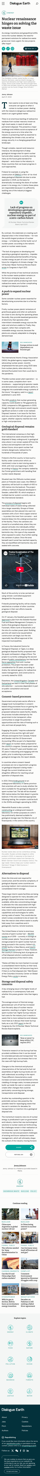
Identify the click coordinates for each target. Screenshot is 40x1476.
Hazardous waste (11, 1191)
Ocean (29, 1364)
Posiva (15, 468)
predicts (13, 400)
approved (6, 620)
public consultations (17, 659)
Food (10, 1348)
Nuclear (25, 1191)
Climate (29, 1332)
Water (29, 1396)
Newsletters (27, 1426)
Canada (31, 681)
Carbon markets (10, 1271)
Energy (10, 1332)
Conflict (25, 1271)
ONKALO (18, 174)
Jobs (4, 1422)
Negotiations (28, 1297)
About (4, 1417)
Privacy (25, 1417)
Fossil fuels (8, 1245)
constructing (7, 810)
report (30, 392)
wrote (4, 267)
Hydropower (8, 1297)
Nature (29, 1348)
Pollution (10, 1364)
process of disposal (13, 503)
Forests (29, 1380)
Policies (25, 1430)
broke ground (18, 781)
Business (10, 1380)
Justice (10, 1396)
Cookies (25, 1422)
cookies (7, 1467)
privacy (29, 1465)
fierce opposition (9, 662)
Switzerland (6, 683)
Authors (5, 1430)
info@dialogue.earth (29, 1446)
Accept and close (12, 1471)
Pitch (4, 1426)
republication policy (13, 1443)
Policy (34, 1191)
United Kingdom (20, 681)
